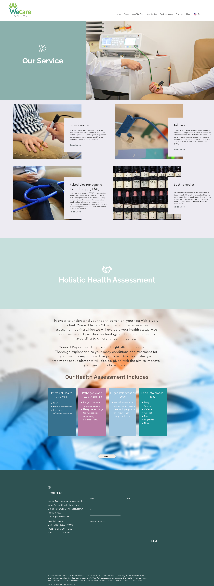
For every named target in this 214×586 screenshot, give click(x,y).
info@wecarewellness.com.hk (69, 508)
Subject (92, 510)
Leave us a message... (97, 521)
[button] (166, 14)
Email (92, 498)
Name (128, 498)
